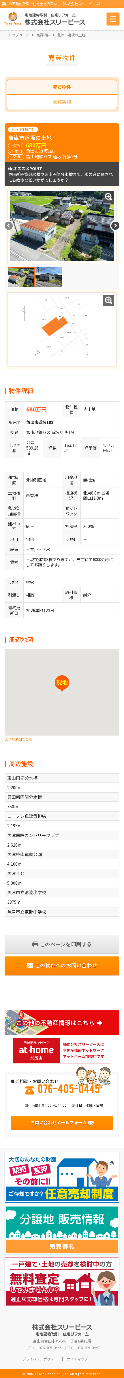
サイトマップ (77, 1359)
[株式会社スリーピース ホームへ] (44, 19)
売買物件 (62, 87)
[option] (21, 277)
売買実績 (62, 101)
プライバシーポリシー (39, 1359)
